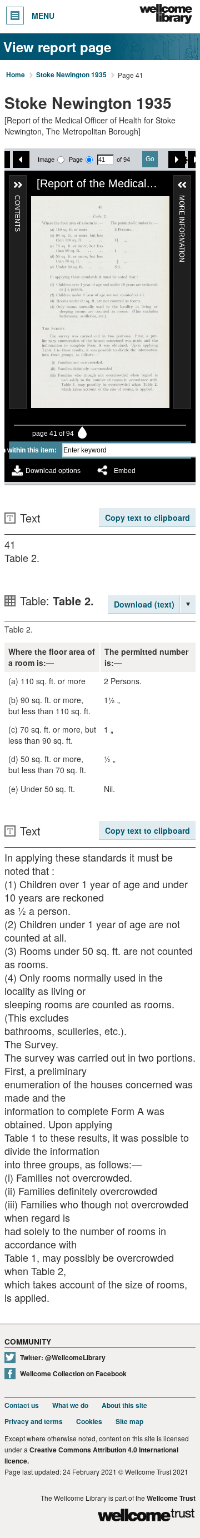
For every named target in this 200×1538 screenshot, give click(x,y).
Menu (43, 15)
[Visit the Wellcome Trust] (146, 1516)
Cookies (89, 1421)
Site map (129, 1421)
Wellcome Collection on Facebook (73, 1373)
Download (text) (144, 604)
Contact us (21, 1405)
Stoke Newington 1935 (71, 75)
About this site (124, 1405)
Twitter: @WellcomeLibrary (63, 1357)
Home (15, 75)
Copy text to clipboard (147, 517)
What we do (70, 1405)
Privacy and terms (33, 1421)
